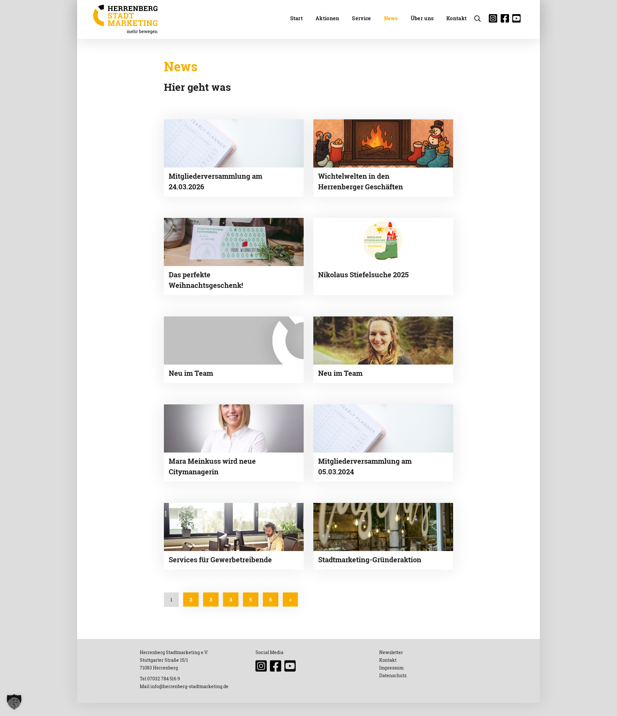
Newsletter (391, 652)
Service (361, 18)
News (391, 18)
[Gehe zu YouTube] (518, 20)
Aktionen (327, 18)
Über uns (422, 18)
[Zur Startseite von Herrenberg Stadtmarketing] (125, 19)
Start (296, 18)
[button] (14, 702)
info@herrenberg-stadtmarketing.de (189, 686)
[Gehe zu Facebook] (506, 20)
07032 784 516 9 (163, 679)
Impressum (391, 668)
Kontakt (456, 18)
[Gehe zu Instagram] (494, 20)
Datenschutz (393, 675)
